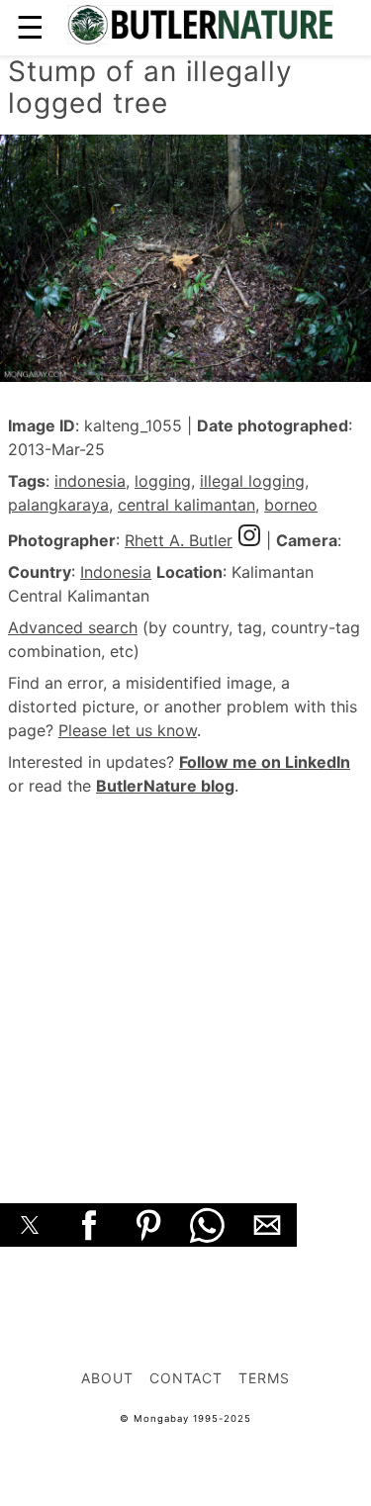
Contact (186, 1377)
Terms (264, 1377)
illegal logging (252, 481)
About (107, 1377)
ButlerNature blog (165, 786)
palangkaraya (58, 505)
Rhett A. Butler (178, 540)
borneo (291, 505)
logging (163, 481)
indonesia (90, 481)
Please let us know (127, 730)
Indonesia (115, 572)
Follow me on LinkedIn (264, 762)
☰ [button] (30, 27)
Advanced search (73, 627)
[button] (29, 1225)
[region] (185, 977)
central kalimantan (186, 505)
